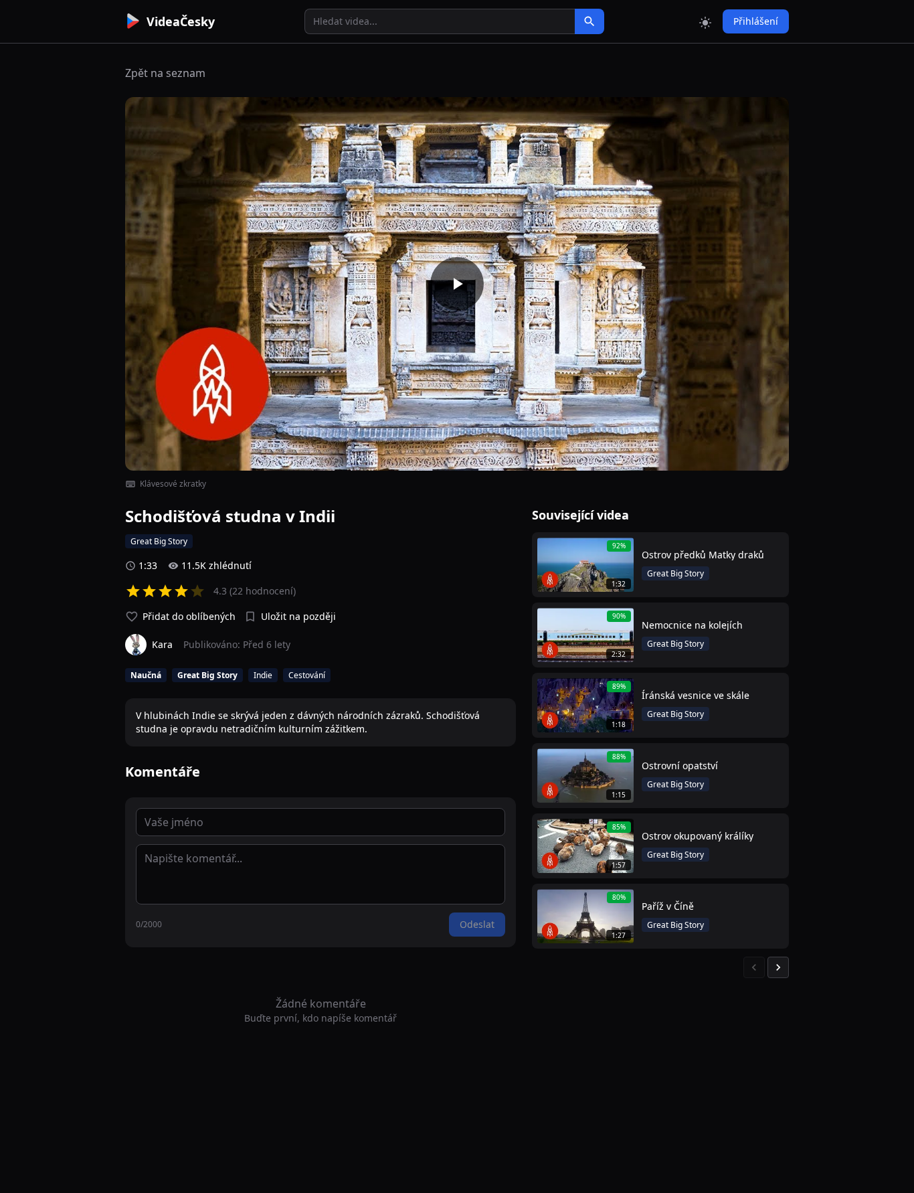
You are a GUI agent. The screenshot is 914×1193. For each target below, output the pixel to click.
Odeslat (477, 924)
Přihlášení (755, 21)
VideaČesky (181, 21)
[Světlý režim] (705, 21)
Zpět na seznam (165, 73)
